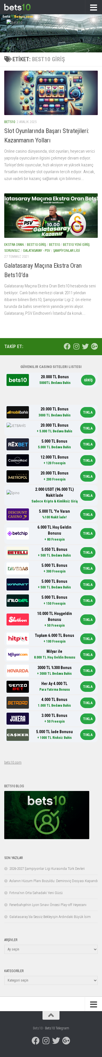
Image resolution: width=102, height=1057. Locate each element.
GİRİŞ (88, 380)
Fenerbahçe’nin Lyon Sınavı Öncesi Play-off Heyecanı (47, 905)
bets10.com (13, 762)
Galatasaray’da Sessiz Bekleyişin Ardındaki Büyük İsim (50, 917)
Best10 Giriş (36, 245)
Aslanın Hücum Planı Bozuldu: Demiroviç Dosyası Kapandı (53, 881)
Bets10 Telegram (57, 1028)
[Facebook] (67, 346)
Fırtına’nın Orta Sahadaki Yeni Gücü (36, 893)
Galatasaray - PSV (36, 251)
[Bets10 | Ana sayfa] (22, 7)
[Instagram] (76, 346)
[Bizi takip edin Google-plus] (94, 346)
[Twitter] (85, 346)
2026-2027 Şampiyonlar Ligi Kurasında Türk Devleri (47, 868)
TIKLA (88, 412)
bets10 (9, 122)
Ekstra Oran (14, 245)
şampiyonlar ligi (66, 251)
